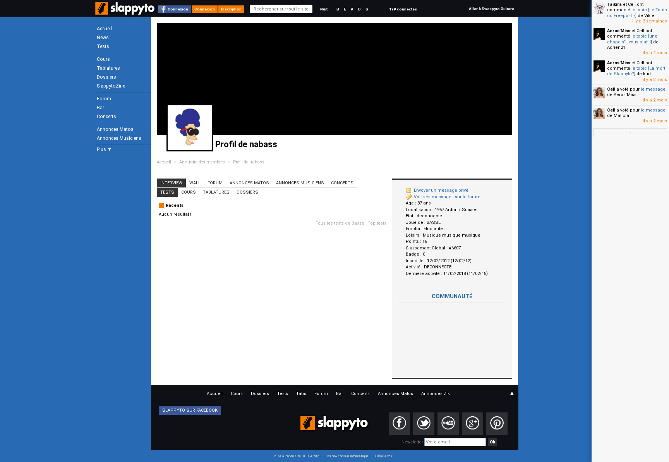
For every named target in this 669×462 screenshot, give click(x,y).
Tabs (301, 393)
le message (653, 89)
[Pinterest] (497, 423)
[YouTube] (448, 423)
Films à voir (383, 456)
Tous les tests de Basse (340, 223)
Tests (103, 46)
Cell (611, 89)
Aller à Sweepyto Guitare (491, 9)
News (103, 37)
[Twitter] (423, 423)
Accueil (104, 28)
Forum (104, 98)
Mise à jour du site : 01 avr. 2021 (297, 456)
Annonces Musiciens (119, 138)
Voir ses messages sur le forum (447, 196)
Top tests (377, 223)
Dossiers (106, 77)
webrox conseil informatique (348, 456)
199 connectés (403, 9)
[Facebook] (399, 423)
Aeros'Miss (618, 30)
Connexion (178, 9)
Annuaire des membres (202, 162)
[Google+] (472, 423)
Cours (103, 59)
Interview (171, 182)
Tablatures (108, 68)
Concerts (106, 116)
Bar (100, 107)
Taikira (614, 4)
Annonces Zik (435, 393)
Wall (195, 182)
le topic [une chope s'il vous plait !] (632, 39)
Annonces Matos (115, 129)
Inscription (231, 9)
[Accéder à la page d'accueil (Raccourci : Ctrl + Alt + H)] (125, 12)
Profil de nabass (248, 162)
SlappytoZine (111, 86)
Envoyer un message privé (441, 190)
